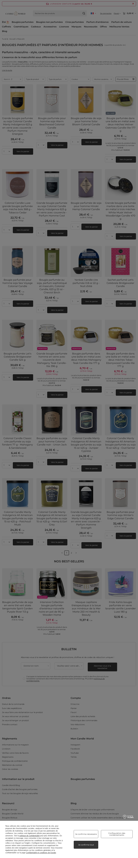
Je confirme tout (86, 845)
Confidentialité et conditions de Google (41, 853)
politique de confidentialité (29, 836)
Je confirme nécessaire (86, 834)
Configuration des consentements (116, 834)
